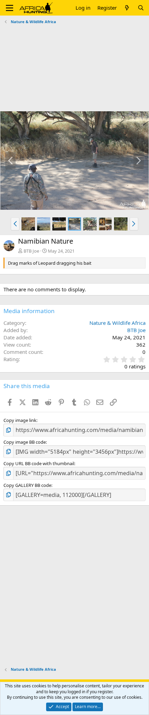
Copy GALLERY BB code (27, 485)
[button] (9, 8)
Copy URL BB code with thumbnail (38, 463)
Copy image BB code (24, 442)
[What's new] (127, 7)
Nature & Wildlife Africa (117, 322)
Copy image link (19, 420)
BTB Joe (31, 251)
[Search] (141, 7)
